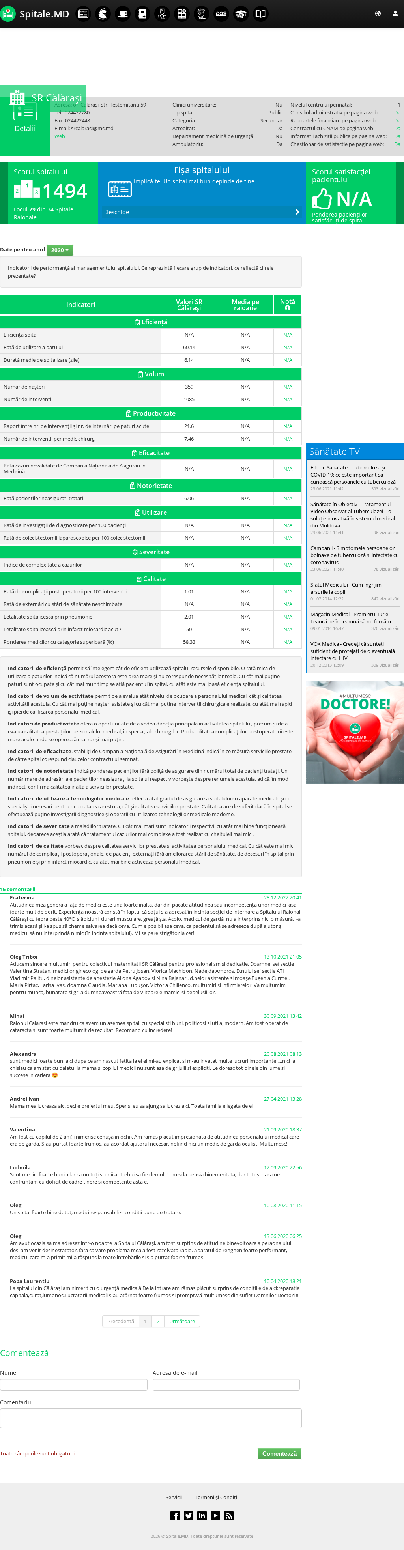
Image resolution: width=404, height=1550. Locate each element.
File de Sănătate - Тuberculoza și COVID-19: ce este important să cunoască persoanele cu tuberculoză (353, 474)
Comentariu (15, 1402)
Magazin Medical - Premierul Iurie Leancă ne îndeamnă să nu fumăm (350, 618)
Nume (8, 1372)
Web (59, 136)
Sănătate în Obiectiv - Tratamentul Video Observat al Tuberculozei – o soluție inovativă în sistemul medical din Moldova (352, 515)
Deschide (116, 212)
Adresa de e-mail (175, 1372)
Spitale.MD (44, 13)
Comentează (279, 1453)
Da (397, 112)
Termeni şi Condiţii (216, 1497)
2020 (58, 250)
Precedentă (120, 1321)
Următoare (182, 1321)
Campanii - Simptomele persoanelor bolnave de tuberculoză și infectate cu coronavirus (354, 555)
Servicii (174, 1497)
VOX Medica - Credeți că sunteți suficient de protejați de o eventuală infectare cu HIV (352, 651)
